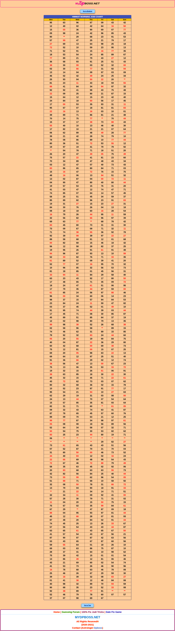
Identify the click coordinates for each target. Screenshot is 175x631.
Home (57, 612)
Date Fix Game (114, 612)
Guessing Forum (71, 612)
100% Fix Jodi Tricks (93, 612)
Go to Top (87, 605)
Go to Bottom (87, 11)
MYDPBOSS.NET (87, 617)
